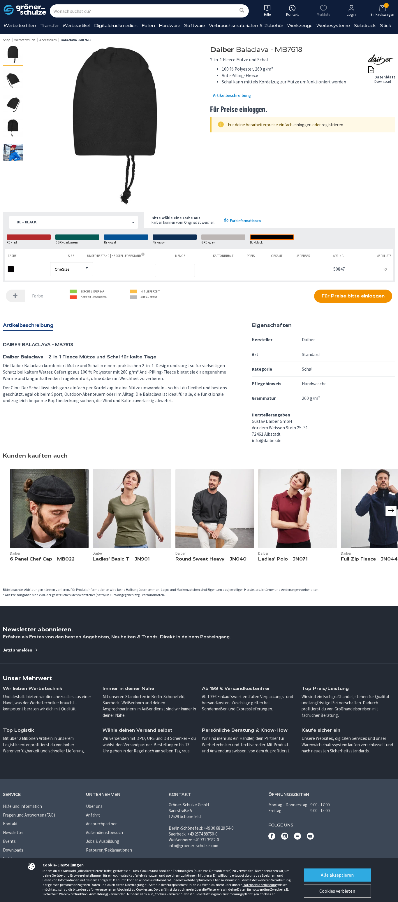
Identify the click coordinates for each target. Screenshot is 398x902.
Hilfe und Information (22, 806)
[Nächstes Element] (391, 511)
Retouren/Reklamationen (109, 850)
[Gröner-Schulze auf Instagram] (284, 838)
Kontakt (10, 823)
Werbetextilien (20, 25)
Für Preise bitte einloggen (353, 296)
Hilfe (267, 14)
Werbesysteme (333, 25)
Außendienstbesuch (104, 832)
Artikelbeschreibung (232, 95)
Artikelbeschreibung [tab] (28, 325)
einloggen (302, 124)
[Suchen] (242, 10)
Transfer (49, 25)
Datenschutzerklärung (260, 884)
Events (9, 841)
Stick (385, 25)
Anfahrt (93, 815)
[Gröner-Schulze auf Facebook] (271, 838)
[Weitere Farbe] (15, 296)
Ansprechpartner (101, 823)
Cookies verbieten (337, 891)
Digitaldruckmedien (116, 25)
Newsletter (13, 832)
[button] (73, 222)
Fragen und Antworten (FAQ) (29, 815)
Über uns (94, 806)
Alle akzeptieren (337, 875)
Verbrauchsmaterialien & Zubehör (246, 25)
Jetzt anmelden (18, 650)
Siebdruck (365, 25)
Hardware (169, 25)
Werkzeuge (300, 25)
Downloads (13, 850)
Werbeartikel (76, 25)
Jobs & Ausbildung (102, 841)
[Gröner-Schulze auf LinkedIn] (297, 838)
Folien (148, 25)
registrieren (332, 124)
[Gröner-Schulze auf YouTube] (310, 838)
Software (194, 25)
